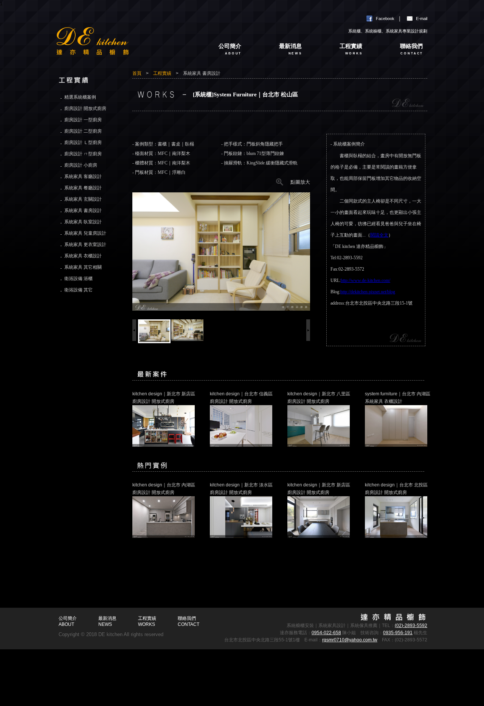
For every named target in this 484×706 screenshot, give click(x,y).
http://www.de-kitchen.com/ (365, 280)
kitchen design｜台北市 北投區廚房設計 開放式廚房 (396, 488)
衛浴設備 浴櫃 (78, 278)
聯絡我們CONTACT (188, 621)
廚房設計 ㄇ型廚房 (83, 153)
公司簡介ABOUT (68, 621)
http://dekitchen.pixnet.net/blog (367, 291)
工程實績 (351, 49)
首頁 (136, 73)
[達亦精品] (121, 46)
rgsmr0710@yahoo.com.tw (349, 640)
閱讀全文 (379, 235)
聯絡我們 (411, 49)
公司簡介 (230, 49)
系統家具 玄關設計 (83, 199)
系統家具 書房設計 (83, 210)
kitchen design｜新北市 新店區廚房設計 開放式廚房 (163, 397)
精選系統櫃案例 (80, 97)
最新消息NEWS (107, 621)
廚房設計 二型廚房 (83, 131)
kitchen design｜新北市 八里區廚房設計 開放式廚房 (318, 397)
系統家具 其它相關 (83, 267)
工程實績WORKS (147, 621)
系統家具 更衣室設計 (85, 244)
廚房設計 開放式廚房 (85, 108)
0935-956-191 (398, 632)
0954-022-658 (326, 632)
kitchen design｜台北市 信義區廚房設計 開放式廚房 (241, 397)
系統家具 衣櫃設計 (83, 256)
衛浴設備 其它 (78, 290)
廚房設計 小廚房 (80, 165)
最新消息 (290, 49)
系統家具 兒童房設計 (85, 233)
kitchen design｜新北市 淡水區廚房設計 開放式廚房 (241, 488)
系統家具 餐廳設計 (83, 187)
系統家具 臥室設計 (83, 221)
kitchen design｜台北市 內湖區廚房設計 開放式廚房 (163, 488)
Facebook (385, 18)
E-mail (421, 18)
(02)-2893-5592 (411, 625)
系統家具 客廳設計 (83, 176)
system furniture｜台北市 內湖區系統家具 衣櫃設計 (397, 397)
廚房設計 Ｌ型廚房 (83, 142)
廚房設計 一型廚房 (83, 119)
